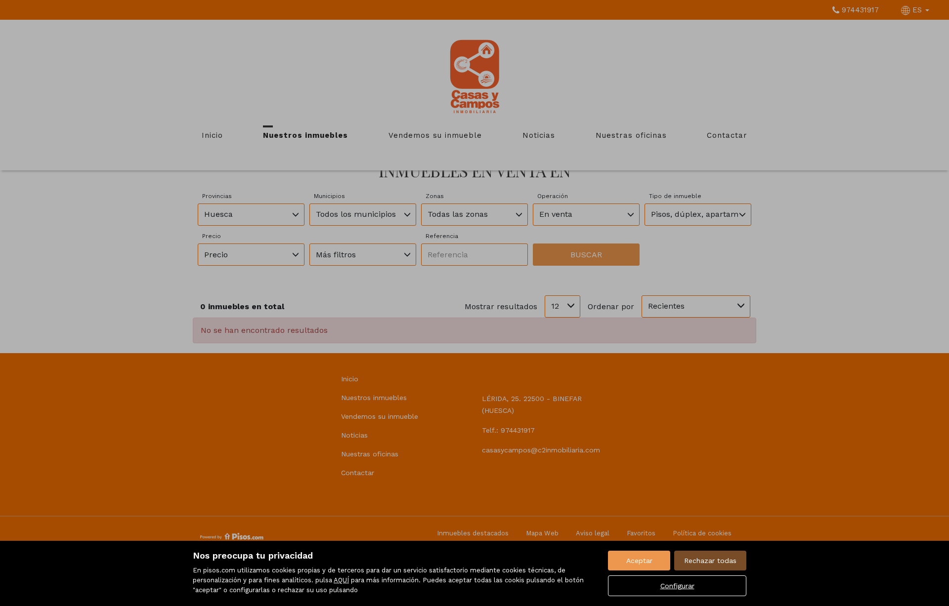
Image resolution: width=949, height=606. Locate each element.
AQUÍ (341, 580)
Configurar (677, 586)
